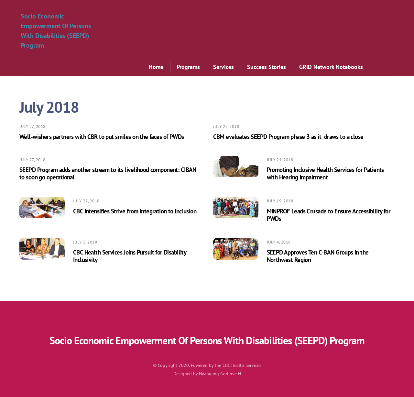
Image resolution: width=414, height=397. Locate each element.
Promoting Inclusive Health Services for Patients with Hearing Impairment (325, 173)
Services (223, 67)
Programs (188, 67)
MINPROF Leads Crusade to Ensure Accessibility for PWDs (329, 214)
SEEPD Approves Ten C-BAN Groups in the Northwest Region (318, 256)
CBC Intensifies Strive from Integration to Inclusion (134, 211)
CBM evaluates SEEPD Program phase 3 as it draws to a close (288, 136)
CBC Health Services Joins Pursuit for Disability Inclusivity (129, 256)
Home (156, 67)
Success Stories (266, 67)
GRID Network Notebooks (331, 67)
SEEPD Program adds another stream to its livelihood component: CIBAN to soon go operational (107, 173)
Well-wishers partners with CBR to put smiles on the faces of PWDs (101, 136)
